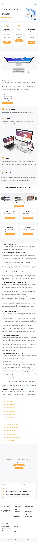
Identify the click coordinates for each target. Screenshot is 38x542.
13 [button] (23, 202)
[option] (7, 197)
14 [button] (24, 202)
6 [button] (15, 202)
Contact (15, 531)
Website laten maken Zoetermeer (9, 430)
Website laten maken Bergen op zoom (10, 424)
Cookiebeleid (16, 526)
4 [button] (13, 202)
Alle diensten (4, 532)
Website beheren (17, 511)
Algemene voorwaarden (18, 523)
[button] (2, 198)
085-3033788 (4, 511)
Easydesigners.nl (15, 539)
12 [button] (22, 202)
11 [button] (21, 202)
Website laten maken (17, 506)
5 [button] (14, 202)
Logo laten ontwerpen (6, 526)
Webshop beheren (28, 511)
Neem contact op (30, 539)
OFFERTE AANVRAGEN (10, 17)
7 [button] (16, 202)
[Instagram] (3, 515)
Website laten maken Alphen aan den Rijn (10, 427)
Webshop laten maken (29, 506)
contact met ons (29, 385)
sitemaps (7, 328)
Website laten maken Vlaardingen (9, 434)
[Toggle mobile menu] (36, 4)
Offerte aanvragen (17, 516)
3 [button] (12, 202)
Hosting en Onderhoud (6, 523)
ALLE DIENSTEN (4, 17)
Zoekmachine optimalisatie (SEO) (7, 529)
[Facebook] (1, 515)
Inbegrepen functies (17, 509)
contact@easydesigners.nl (7, 510)
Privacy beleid (16, 528)
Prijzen (15, 514)
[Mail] (6, 515)
